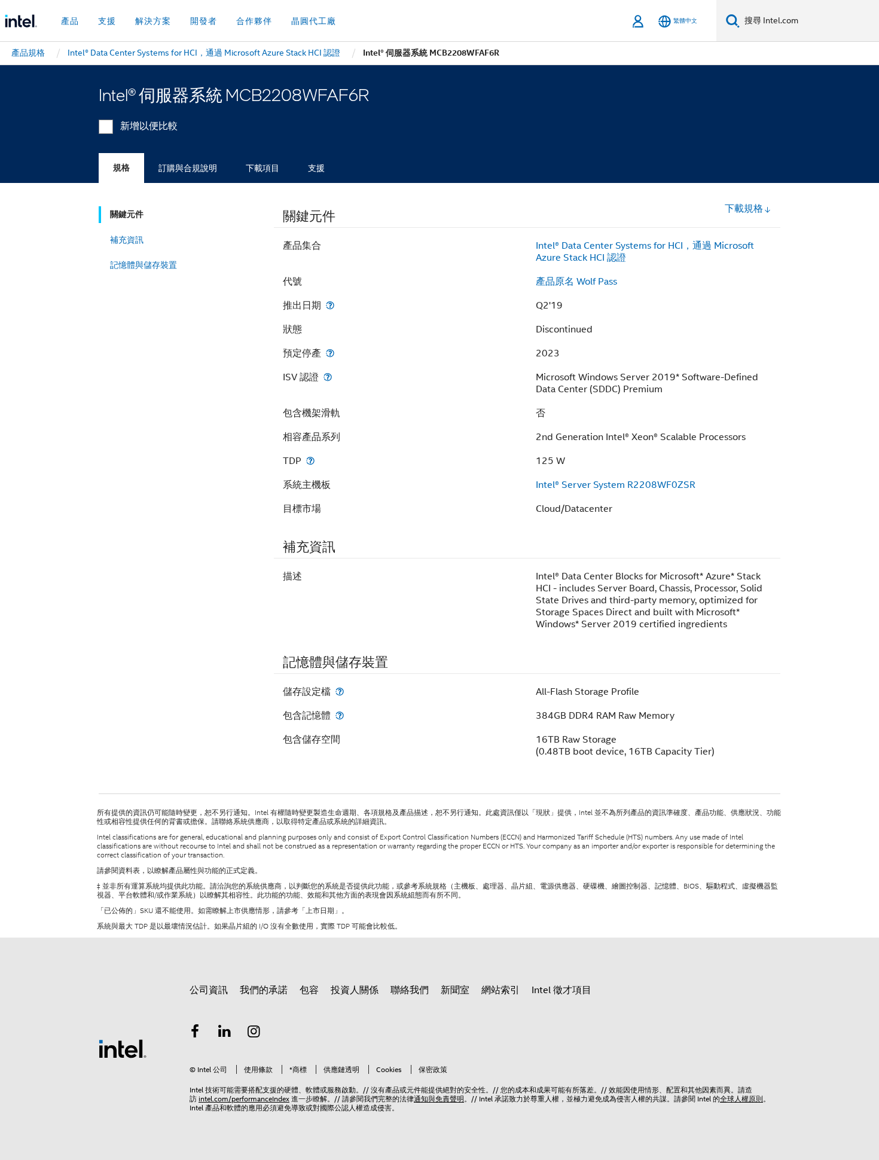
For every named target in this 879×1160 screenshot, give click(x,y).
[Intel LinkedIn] (225, 1033)
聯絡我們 (409, 990)
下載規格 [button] (744, 209)
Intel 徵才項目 (561, 990)
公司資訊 (209, 990)
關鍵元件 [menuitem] (127, 214)
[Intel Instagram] (254, 1033)
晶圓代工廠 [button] (313, 21)
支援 (316, 168)
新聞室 (455, 990)
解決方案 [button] (153, 21)
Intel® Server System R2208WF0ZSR (615, 485)
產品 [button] (70, 21)
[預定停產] (330, 353)
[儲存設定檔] (339, 691)
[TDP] (310, 461)
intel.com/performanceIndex (244, 1098)
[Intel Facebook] (195, 1033)
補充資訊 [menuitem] (127, 239)
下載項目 (262, 168)
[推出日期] (330, 305)
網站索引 (500, 990)
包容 (309, 990)
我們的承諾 (264, 990)
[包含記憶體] (339, 715)
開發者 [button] (203, 21)
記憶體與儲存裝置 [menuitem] (143, 265)
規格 (121, 167)
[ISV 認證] (327, 377)
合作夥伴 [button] (254, 21)
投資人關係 (355, 990)
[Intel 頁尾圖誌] (122, 1048)
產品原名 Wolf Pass (576, 282)
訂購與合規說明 (187, 168)
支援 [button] (107, 21)
